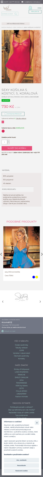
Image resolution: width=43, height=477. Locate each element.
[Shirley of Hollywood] (21, 297)
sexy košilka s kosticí (32, 27)
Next (42, 253)
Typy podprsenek (21, 415)
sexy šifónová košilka (8, 272)
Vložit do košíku (17, 148)
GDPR (21, 350)
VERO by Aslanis (22, 386)
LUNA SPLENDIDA (21, 372)
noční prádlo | (7, 27)
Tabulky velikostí (21, 348)
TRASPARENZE (21, 383)
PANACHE (21, 375)
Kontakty (21, 359)
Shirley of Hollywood (21, 369)
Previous (1, 253)
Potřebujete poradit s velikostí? (21, 407)
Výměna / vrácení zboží (21, 353)
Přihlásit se (35, 11)
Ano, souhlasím (21, 460)
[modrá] (29, 278)
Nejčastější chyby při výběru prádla (21, 413)
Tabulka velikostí (21, 118)
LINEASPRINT (21, 394)
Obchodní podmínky (21, 356)
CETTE (21, 388)
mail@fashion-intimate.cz (32, 2)
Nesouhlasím (21, 465)
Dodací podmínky (21, 345)
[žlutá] (32, 278)
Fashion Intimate (21, 397)
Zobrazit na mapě (9, 331)
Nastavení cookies (21, 471)
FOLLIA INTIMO (21, 391)
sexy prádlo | (18, 27)
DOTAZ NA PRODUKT (14, 114)
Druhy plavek (21, 418)
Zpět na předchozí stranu (15, 23)
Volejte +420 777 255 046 (11, 2)
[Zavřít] (37, 423)
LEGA (21, 380)
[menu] (2, 1)
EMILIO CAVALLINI (21, 377)
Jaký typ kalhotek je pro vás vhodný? (21, 410)
